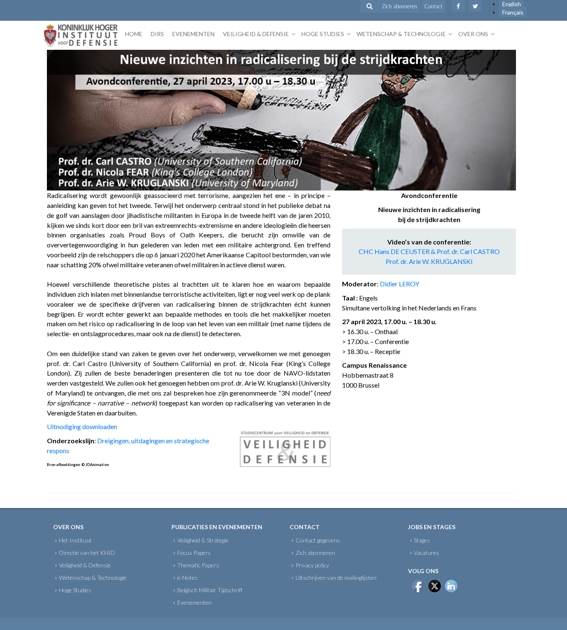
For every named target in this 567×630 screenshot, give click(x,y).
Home (133, 33)
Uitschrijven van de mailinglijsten (336, 577)
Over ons (473, 33)
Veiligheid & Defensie (256, 33)
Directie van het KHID (87, 552)
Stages (422, 540)
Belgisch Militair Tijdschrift (210, 589)
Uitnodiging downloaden (82, 426)
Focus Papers (194, 552)
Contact (433, 6)
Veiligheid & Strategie (203, 540)
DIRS (157, 33)
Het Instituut (75, 540)
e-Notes (187, 577)
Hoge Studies (322, 33)
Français (512, 12)
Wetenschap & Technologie (401, 33)
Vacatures (426, 552)
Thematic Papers (198, 565)
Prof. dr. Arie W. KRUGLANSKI (429, 261)
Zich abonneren (399, 6)
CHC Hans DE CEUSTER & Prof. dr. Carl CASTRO (429, 251)
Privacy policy (312, 565)
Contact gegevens (318, 540)
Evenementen (193, 33)
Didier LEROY (399, 284)
